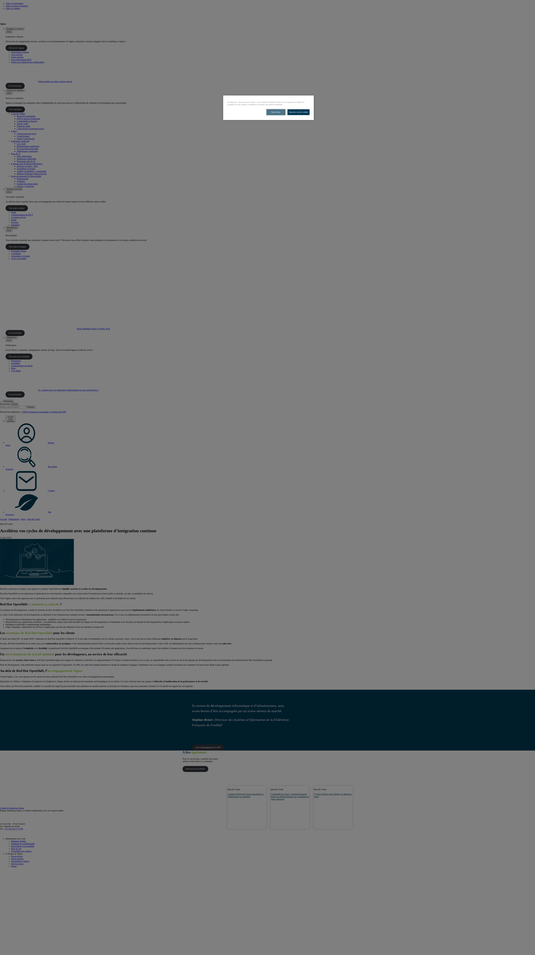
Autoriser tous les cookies (298, 112)
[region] (268, 107)
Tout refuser (275, 112)
